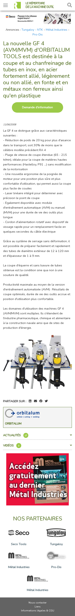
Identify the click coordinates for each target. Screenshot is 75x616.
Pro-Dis (37, 34)
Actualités (15, 435)
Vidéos (11, 445)
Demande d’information (37, 107)
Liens (38, 606)
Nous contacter (37, 602)
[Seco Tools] (37, 18)
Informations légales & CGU (37, 610)
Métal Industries (56, 30)
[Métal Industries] (37, 479)
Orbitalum (13, 423)
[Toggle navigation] (5, 5)
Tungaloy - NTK (32, 30)
